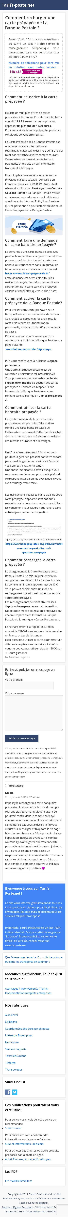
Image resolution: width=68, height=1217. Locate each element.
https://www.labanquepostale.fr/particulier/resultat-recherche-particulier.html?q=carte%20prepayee (34, 548)
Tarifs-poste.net (18, 5)
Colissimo (11, 1022)
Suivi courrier (13, 1128)
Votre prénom (14, 679)
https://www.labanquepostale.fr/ (27, 273)
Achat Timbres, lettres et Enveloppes (28, 1159)
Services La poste (19, 657)
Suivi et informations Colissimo (24, 1144)
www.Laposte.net (15, 945)
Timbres (10, 1063)
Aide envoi (11, 1015)
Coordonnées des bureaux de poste (27, 1028)
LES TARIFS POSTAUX (18, 1181)
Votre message (14, 693)
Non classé (12, 1042)
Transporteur (13, 1069)
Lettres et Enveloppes (18, 1035)
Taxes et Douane (15, 1056)
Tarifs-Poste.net (38, 1194)
